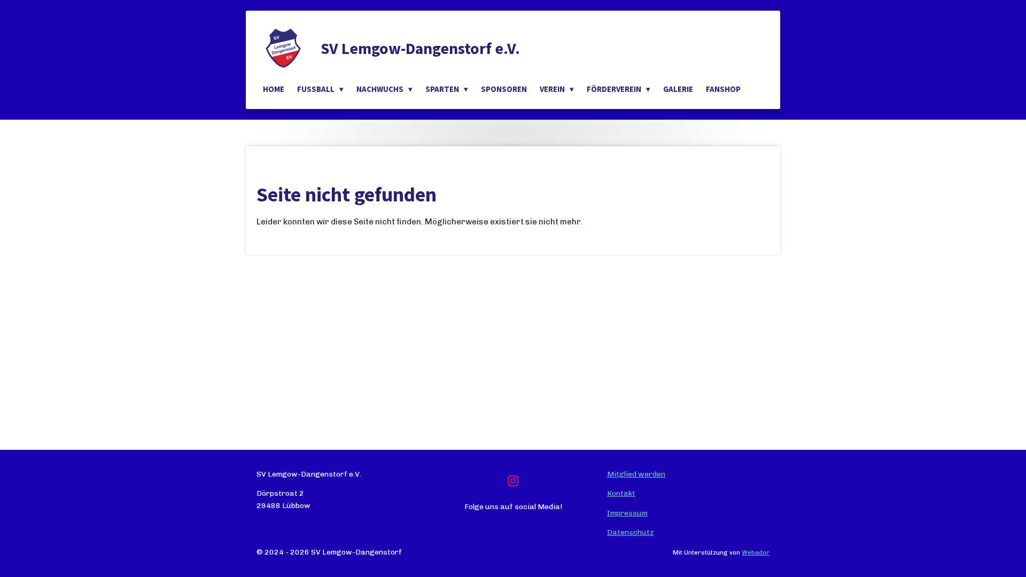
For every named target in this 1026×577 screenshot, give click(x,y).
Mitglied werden (636, 474)
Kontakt (621, 493)
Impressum (627, 513)
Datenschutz (630, 532)
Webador (756, 552)
